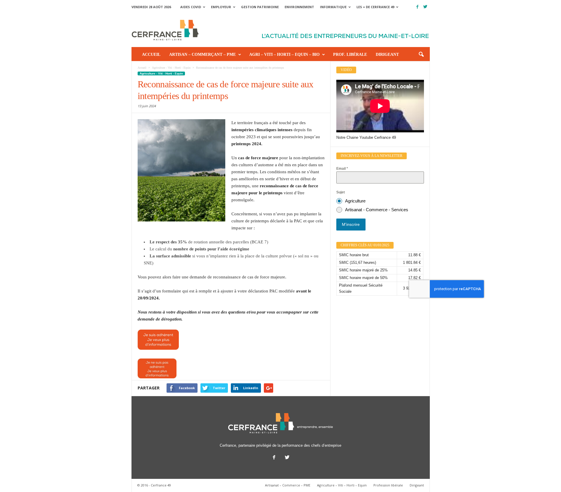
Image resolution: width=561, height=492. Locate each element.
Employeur (221, 7)
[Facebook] (417, 7)
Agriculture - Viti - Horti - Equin (161, 73)
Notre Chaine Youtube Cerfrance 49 (366, 137)
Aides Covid (190, 7)
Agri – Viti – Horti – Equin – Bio (284, 54)
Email (342, 169)
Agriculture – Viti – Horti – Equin (342, 485)
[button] (421, 54)
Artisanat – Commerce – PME (287, 485)
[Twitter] (425, 7)
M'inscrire (351, 224)
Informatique (333, 7)
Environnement (299, 7)
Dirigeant (387, 54)
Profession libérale (388, 485)
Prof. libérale (350, 54)
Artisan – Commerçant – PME (202, 54)
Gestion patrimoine (260, 7)
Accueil (151, 54)
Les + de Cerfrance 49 (375, 7)
